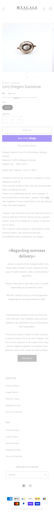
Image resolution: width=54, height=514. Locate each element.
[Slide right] (33, 77)
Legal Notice (12, 392)
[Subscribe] (45, 474)
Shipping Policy (13, 405)
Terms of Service (14, 412)
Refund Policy (12, 399)
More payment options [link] (27, 145)
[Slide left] (21, 77)
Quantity (6, 114)
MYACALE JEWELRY (23, 509)
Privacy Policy (12, 386)
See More (27, 358)
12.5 (7, 107)
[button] (3, 9)
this (47, 197)
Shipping (16, 97)
